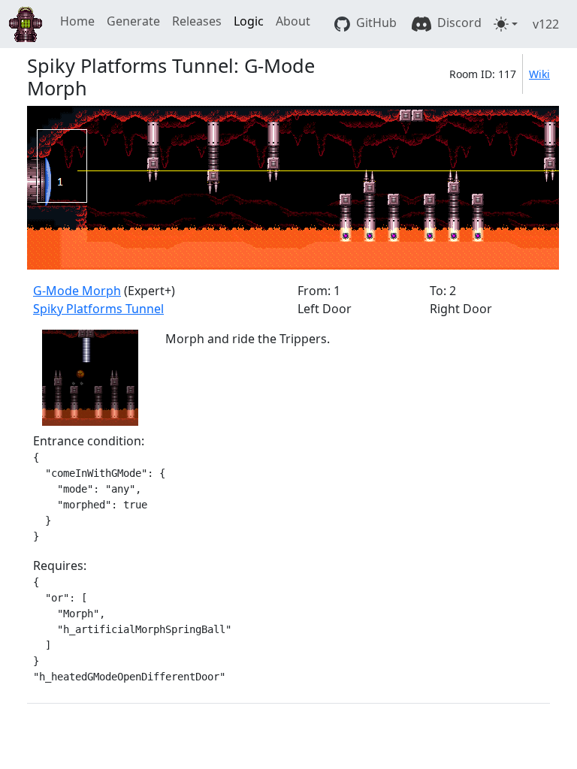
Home (77, 21)
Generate (133, 21)
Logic (249, 21)
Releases (197, 21)
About (293, 21)
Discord (458, 22)
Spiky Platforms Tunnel (98, 308)
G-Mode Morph (77, 290)
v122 (546, 24)
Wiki (539, 74)
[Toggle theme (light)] (506, 24)
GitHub (375, 22)
